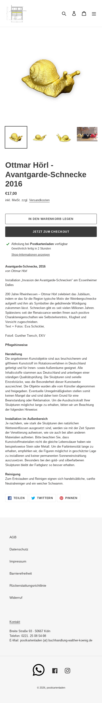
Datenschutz (18, 549)
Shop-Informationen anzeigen (30, 254)
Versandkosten (39, 200)
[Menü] (94, 13)
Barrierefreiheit (20, 573)
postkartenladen (56, 687)
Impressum (17, 561)
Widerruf (15, 597)
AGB (12, 537)
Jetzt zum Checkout (51, 231)
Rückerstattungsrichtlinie (27, 585)
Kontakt (14, 622)
